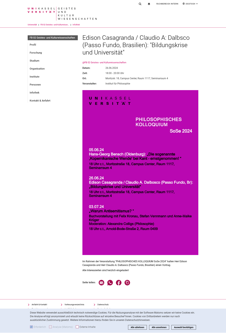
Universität (32, 24)
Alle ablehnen (137, 327)
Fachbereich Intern (167, 4)
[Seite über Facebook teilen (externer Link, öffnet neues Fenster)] (118, 284)
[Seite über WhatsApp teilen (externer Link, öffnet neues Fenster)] (110, 284)
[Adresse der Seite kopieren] (127, 284)
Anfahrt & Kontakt (39, 304)
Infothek (76, 24)
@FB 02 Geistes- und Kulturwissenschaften (104, 62)
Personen (35, 84)
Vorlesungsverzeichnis (74, 304)
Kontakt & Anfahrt (40, 100)
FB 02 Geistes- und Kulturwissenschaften (52, 37)
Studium (34, 60)
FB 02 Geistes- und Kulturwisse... (54, 24)
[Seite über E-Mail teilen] (101, 284)
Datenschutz (103, 304)
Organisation (37, 68)
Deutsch (192, 4)
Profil (33, 44)
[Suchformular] (140, 3)
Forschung (36, 52)
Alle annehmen (159, 327)
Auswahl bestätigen (183, 327)
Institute (34, 76)
